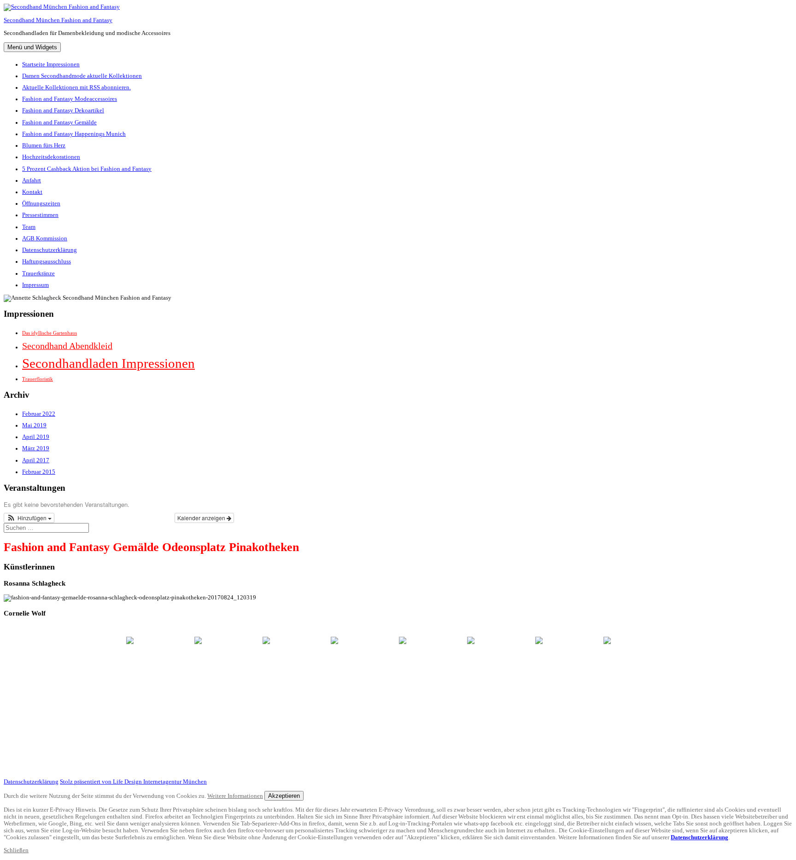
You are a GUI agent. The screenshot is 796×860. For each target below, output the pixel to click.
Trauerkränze (38, 273)
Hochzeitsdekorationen (51, 157)
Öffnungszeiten (41, 203)
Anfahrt (31, 180)
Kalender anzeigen (202, 518)
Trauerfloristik (37, 379)
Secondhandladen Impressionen (108, 363)
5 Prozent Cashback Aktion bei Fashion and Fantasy (87, 169)
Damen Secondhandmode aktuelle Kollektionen (82, 76)
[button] (29, 518)
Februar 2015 (38, 472)
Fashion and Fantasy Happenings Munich (74, 134)
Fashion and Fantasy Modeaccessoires (69, 99)
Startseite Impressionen (51, 64)
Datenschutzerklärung (49, 250)
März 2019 (35, 448)
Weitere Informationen (235, 796)
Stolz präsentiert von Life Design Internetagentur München (133, 782)
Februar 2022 (38, 414)
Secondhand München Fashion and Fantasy (58, 20)
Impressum (35, 285)
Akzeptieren (284, 795)
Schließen (16, 850)
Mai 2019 (34, 425)
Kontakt (32, 192)
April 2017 (35, 460)
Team (28, 227)
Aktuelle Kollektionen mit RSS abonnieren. (76, 87)
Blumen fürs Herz (43, 145)
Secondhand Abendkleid (67, 346)
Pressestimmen (40, 215)
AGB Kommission (44, 238)
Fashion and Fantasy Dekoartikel (63, 110)
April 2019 (35, 437)
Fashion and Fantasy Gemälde (59, 122)
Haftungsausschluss (46, 261)
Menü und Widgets (32, 47)
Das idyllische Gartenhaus (49, 333)
